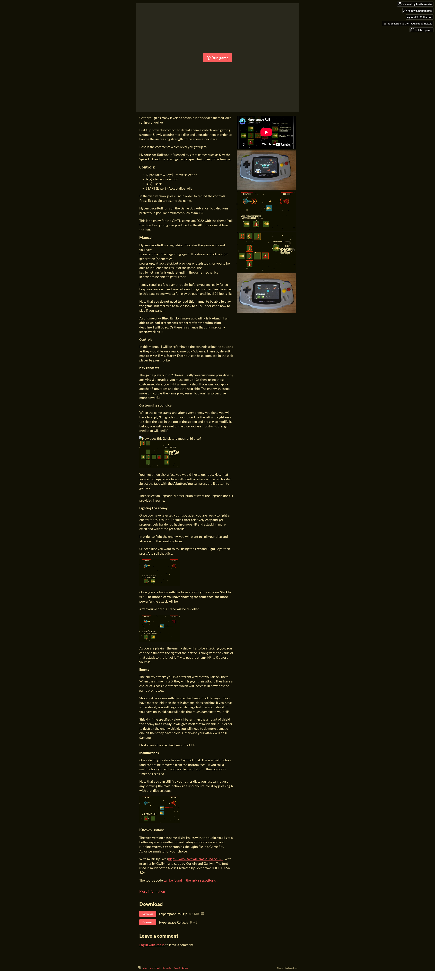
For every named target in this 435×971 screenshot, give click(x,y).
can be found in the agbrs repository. (189, 880)
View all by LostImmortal (160, 968)
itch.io (144, 968)
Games (280, 968)
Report (177, 968)
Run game (220, 57)
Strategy (288, 968)
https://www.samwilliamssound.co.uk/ (195, 859)
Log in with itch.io (152, 945)
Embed (185, 968)
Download (147, 913)
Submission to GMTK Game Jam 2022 (409, 23)
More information (152, 891)
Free (295, 968)
